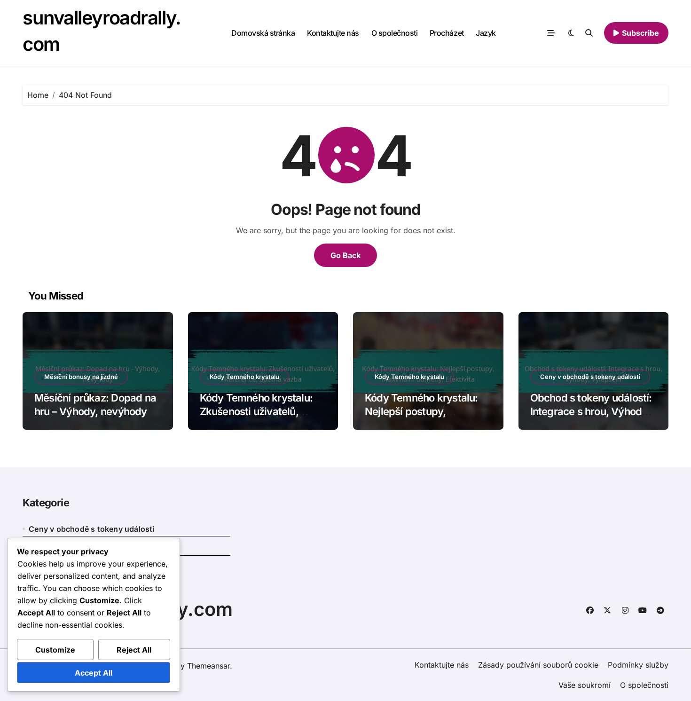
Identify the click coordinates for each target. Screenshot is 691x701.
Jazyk (486, 33)
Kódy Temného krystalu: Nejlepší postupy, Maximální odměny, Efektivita (421, 418)
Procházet (447, 33)
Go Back (345, 255)
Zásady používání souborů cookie (538, 664)
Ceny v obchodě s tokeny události (590, 376)
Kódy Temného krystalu (244, 376)
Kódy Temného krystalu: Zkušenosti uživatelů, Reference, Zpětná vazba (258, 411)
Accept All (93, 672)
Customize (55, 649)
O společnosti (394, 33)
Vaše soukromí (584, 685)
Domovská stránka (263, 33)
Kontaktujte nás (333, 33)
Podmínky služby (638, 664)
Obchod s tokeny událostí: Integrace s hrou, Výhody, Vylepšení (591, 411)
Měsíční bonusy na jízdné (81, 376)
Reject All (134, 649)
